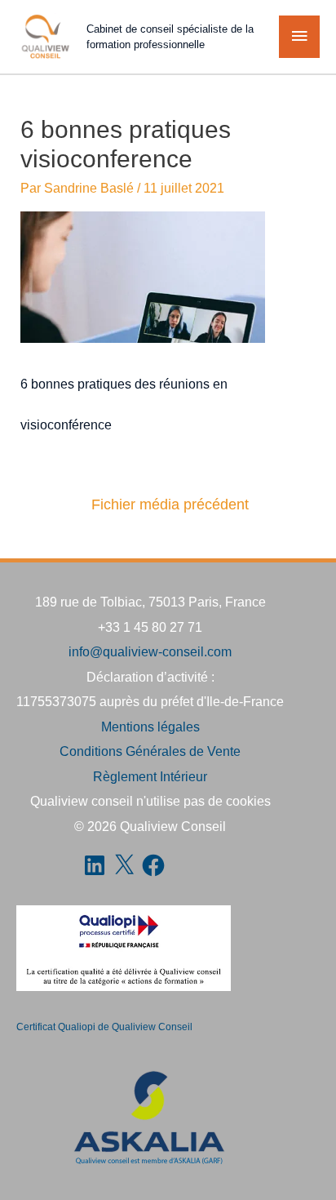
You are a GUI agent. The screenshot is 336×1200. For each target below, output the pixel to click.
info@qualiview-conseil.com (150, 651)
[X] (124, 865)
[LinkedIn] (95, 865)
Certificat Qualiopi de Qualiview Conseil (104, 1027)
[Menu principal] (299, 37)
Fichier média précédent (170, 504)
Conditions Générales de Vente (150, 751)
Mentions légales (150, 726)
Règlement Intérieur (150, 776)
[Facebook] (153, 865)
